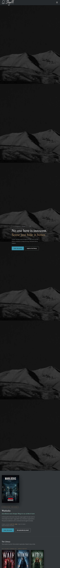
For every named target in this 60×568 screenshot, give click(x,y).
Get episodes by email (23, 530)
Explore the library (32, 248)
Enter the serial (18, 248)
